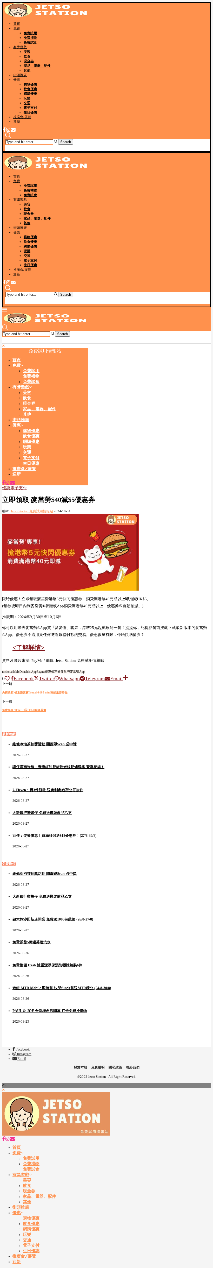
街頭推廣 (20, 75)
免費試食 (30, 42)
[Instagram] (8, 130)
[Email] (13, 130)
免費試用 (30, 33)
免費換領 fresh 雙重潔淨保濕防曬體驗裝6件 (47, 965)
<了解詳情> (28, 647)
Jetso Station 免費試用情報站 (32, 511)
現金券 (29, 61)
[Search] (8, 137)
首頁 (16, 24)
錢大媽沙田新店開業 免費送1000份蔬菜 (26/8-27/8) (52, 919)
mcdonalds (8, 672)
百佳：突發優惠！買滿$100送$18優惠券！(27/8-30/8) (54, 836)
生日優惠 (30, 112)
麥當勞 (65, 672)
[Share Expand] (125, 678)
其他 (27, 70)
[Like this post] (7, 678)
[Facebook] (4, 130)
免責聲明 (98, 1067)
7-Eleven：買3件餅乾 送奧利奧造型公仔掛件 (47, 790)
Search (65, 142)
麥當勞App (77, 672)
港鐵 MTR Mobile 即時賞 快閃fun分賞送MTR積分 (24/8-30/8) (61, 988)
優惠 (16, 80)
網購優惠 (30, 94)
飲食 (27, 56)
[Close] (8, 149)
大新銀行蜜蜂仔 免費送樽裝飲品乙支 (42, 813)
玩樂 (27, 98)
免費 (16, 28)
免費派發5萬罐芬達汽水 (31, 942)
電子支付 (30, 108)
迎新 (16, 122)
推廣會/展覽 (22, 117)
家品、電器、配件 (37, 66)
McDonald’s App (26, 672)
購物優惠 (30, 84)
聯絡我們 (132, 1067)
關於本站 (80, 1067)
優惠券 (56, 672)
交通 (27, 103)
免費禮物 (30, 38)
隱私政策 (115, 1067)
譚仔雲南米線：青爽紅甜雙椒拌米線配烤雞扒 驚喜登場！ (58, 767)
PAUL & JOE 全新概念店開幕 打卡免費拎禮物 (49, 1011)
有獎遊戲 (20, 47)
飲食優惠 (30, 89)
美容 (27, 52)
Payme (41, 672)
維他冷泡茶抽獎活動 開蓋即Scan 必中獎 (44, 744)
